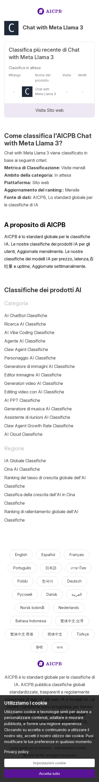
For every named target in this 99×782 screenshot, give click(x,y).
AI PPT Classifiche (22, 400)
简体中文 (55, 634)
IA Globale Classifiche (25, 460)
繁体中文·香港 (21, 634)
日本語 (50, 568)
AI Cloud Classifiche (23, 434)
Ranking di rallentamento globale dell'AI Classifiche (41, 516)
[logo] (49, 12)
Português (22, 568)
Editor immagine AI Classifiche (33, 374)
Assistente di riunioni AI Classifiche (37, 417)
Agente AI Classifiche (24, 341)
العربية (77, 594)
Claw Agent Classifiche (26, 349)
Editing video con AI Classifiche (34, 391)
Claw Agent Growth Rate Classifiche (38, 425)
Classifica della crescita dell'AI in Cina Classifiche (39, 499)
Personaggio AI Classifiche (30, 358)
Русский (24, 594)
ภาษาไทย (78, 568)
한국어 (47, 581)
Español (48, 554)
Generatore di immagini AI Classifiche (39, 366)
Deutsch (74, 581)
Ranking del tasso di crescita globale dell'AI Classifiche (45, 482)
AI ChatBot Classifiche (25, 315)
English (21, 554)
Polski (22, 581)
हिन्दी (39, 647)
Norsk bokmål (32, 607)
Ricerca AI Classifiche (25, 324)
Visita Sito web (49, 110)
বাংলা (60, 647)
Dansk (51, 594)
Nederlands (69, 607)
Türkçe (83, 634)
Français (76, 554)
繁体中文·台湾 (71, 621)
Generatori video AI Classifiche (33, 383)
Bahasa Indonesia (31, 621)
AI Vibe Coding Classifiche (29, 332)
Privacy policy (16, 751)
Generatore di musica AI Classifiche (38, 408)
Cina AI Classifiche (22, 469)
